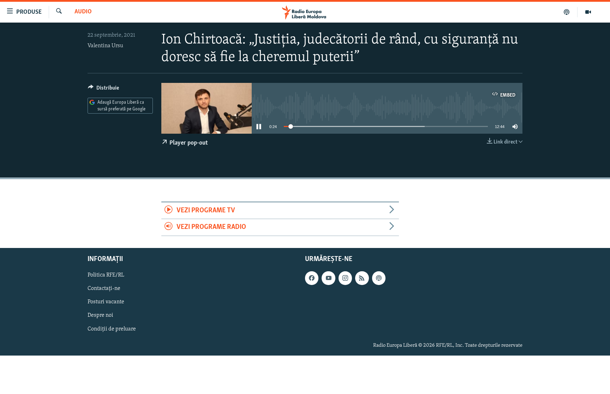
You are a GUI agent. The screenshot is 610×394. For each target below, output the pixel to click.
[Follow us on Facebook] (311, 278)
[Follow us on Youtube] (328, 278)
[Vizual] (588, 12)
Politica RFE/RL (106, 275)
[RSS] (362, 278)
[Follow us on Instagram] (345, 278)
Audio (83, 12)
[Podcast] (567, 12)
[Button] (103, 89)
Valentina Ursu (105, 46)
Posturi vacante (106, 302)
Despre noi (100, 315)
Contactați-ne (104, 288)
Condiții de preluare (112, 329)
